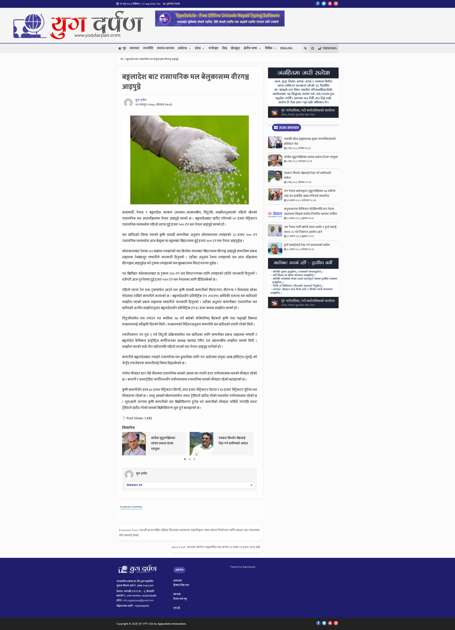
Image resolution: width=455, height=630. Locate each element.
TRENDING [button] (329, 48)
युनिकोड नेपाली (173, 4)
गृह (124, 48)
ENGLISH (286, 48)
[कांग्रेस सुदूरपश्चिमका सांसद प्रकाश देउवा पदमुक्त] (134, 443)
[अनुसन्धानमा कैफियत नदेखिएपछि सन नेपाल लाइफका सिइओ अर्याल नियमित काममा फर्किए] (275, 213)
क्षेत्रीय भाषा (250, 48)
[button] (312, 48)
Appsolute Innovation (172, 623)
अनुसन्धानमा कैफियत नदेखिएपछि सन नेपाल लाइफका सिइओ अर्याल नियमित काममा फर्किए (310, 211)
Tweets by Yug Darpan (242, 567)
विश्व (224, 48)
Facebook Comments (131, 507)
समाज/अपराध (165, 48)
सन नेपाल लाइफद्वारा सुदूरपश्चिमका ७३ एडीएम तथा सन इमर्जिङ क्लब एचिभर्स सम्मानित (309, 193)
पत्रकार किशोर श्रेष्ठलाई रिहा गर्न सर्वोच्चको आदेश (307, 176)
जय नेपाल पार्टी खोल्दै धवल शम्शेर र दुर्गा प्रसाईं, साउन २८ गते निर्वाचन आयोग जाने (310, 230)
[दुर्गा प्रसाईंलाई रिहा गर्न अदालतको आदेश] (275, 249)
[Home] (121, 58)
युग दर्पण (140, 100)
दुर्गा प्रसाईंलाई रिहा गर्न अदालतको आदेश (307, 245)
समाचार (134, 48)
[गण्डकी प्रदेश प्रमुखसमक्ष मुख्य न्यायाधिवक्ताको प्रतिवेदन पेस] (275, 143)
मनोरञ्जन (213, 48)
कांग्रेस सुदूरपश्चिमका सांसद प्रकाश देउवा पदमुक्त (311, 157)
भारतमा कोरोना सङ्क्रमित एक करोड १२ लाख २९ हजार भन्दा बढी (223, 547)
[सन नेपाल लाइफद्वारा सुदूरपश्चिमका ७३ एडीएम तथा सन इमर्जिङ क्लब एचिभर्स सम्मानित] (275, 195)
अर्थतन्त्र (182, 48)
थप (175, 608)
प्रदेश (198, 48)
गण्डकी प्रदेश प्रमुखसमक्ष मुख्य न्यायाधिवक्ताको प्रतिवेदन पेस (310, 141)
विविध (268, 48)
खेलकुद (235, 48)
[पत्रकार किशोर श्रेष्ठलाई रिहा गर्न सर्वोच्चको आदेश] (201, 443)
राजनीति (148, 48)
